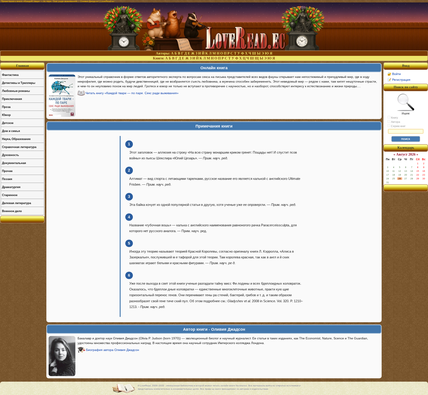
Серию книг (397, 126)
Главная (22, 65)
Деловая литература (16, 203)
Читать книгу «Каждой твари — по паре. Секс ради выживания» (132, 93)
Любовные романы (16, 91)
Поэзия (7, 179)
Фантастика (10, 75)
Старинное (9, 195)
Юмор (6, 115)
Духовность (10, 155)
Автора (395, 122)
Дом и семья (11, 131)
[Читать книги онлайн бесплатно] (214, 49)
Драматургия (11, 187)
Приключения (12, 99)
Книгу (394, 117)
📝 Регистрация (398, 79)
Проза (6, 107)
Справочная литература (19, 147)
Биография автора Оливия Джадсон (112, 350)
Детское (7, 123)
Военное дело (12, 211)
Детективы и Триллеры (18, 83)
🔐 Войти (394, 74)
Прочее (7, 171)
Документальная (14, 163)
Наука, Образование (16, 139)
